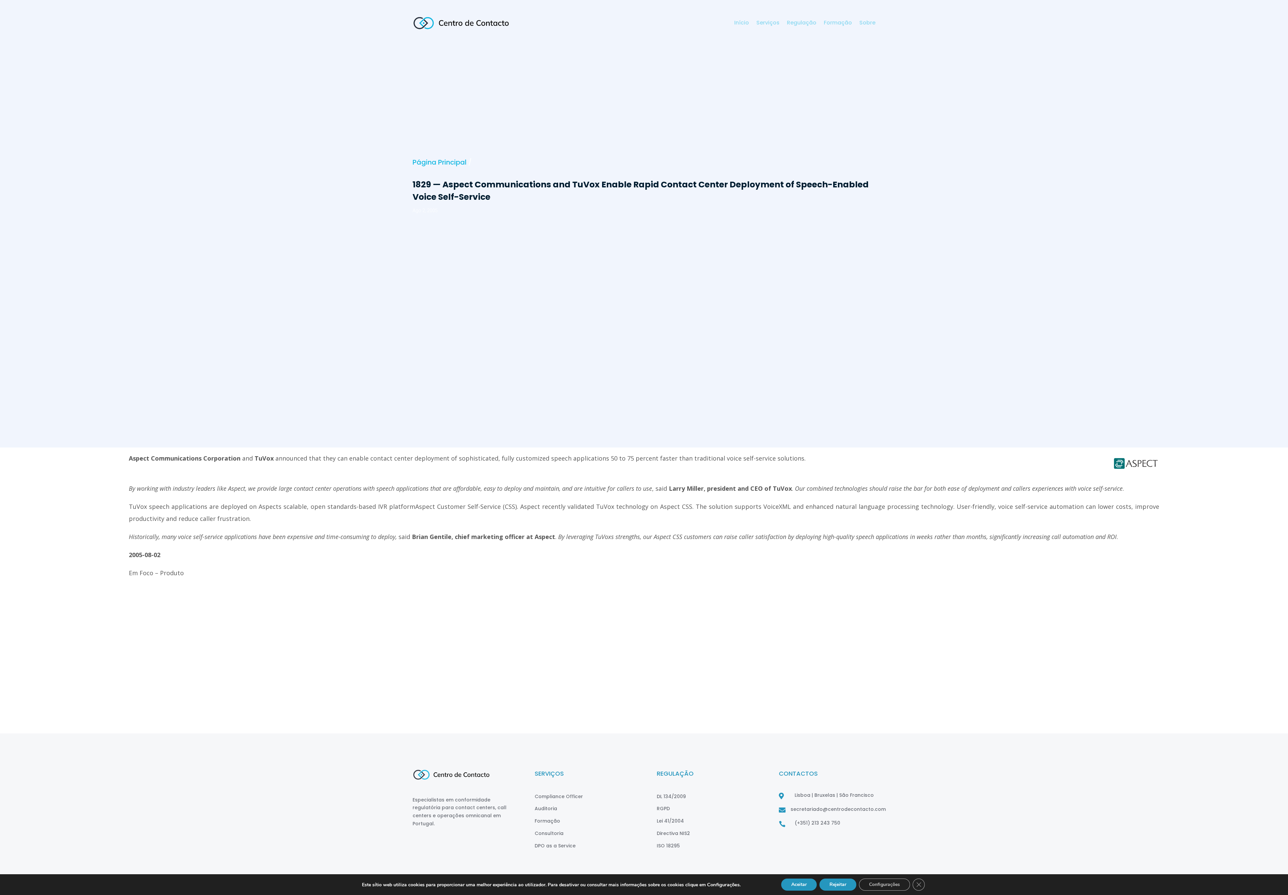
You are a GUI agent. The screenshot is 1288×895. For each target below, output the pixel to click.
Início (741, 23)
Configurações (884, 884)
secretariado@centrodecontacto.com (838, 809)
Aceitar (799, 884)
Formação (838, 23)
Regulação (801, 23)
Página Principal (440, 162)
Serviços (768, 23)
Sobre (867, 23)
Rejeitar (837, 884)
